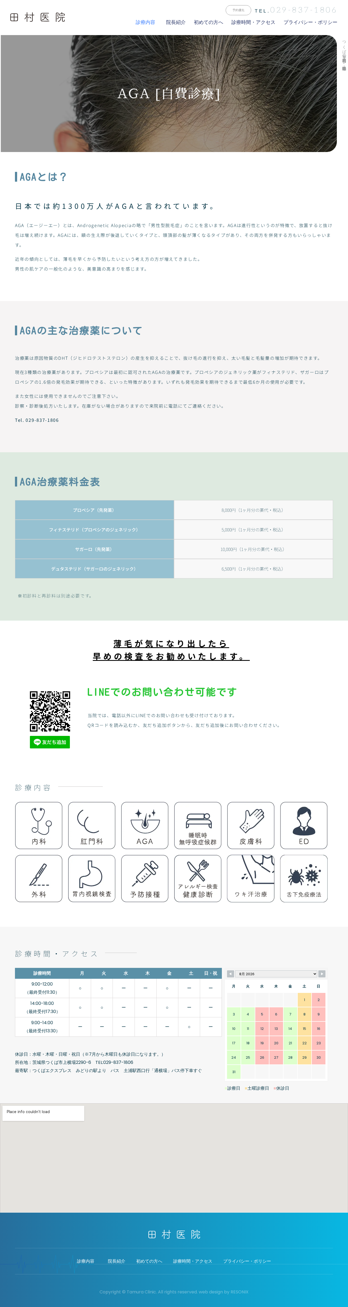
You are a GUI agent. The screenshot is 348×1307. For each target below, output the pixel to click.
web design (211, 1292)
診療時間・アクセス (253, 22)
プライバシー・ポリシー (310, 22)
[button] (238, 10)
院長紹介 (176, 22)
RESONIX (239, 1292)
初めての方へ (208, 22)
